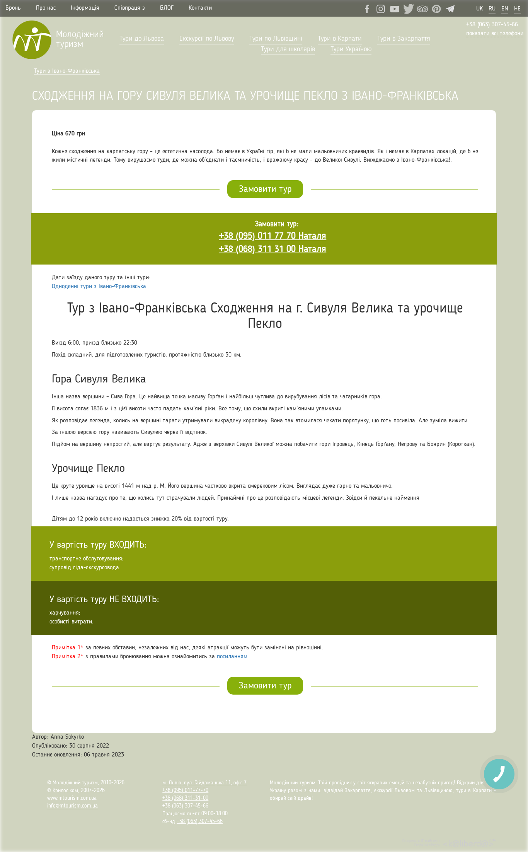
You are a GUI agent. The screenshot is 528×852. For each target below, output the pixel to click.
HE (517, 9)
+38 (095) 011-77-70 (185, 790)
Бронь (13, 8)
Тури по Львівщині (275, 38)
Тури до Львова (141, 38)
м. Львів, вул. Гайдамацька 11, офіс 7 (204, 782)
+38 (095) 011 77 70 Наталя (272, 236)
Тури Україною (350, 49)
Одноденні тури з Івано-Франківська (99, 286)
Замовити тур (265, 189)
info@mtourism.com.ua (72, 806)
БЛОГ (167, 8)
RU (492, 9)
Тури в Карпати (340, 38)
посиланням (232, 657)
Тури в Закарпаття (403, 38)
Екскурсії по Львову (206, 38)
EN (504, 9)
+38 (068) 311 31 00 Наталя (272, 249)
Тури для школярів (288, 49)
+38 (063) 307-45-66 (492, 25)
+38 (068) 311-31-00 (185, 798)
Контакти (200, 8)
